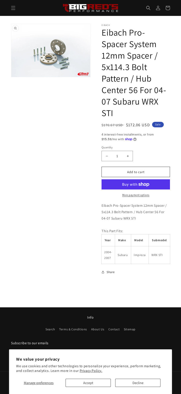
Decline (137, 383)
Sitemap (130, 329)
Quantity (107, 147)
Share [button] (111, 272)
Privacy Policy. (91, 370)
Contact (114, 329)
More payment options (135, 195)
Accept (88, 383)
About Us (97, 329)
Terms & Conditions (73, 329)
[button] (13, 8)
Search (50, 329)
